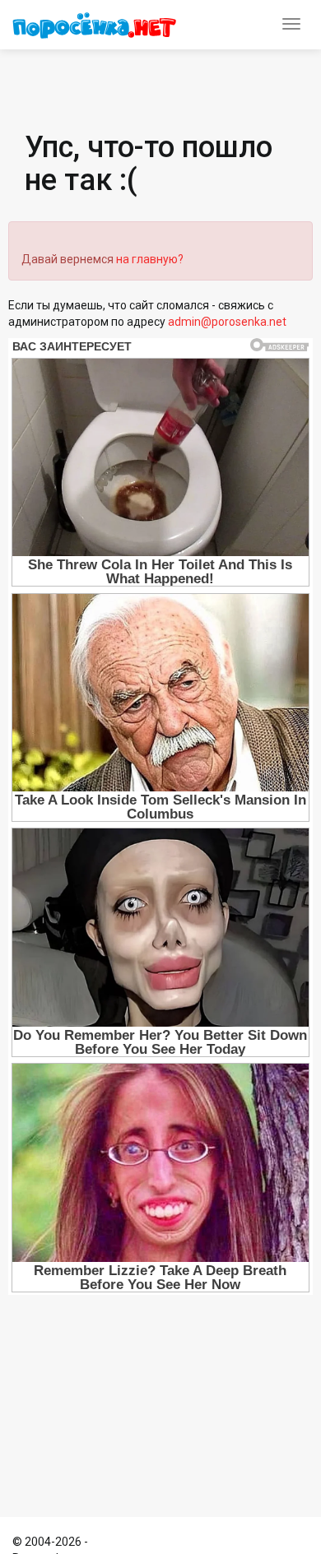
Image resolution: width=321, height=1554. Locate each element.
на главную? (150, 259)
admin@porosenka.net (227, 321)
